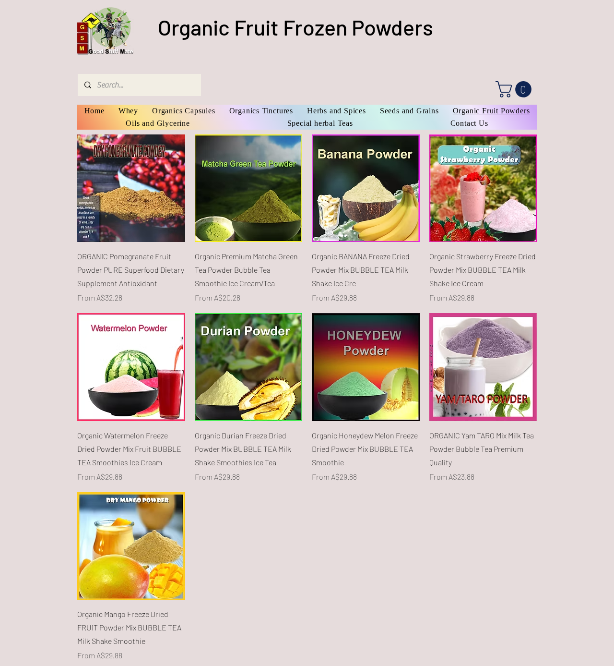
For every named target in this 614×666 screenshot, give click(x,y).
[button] (515, 89)
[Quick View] (131, 188)
